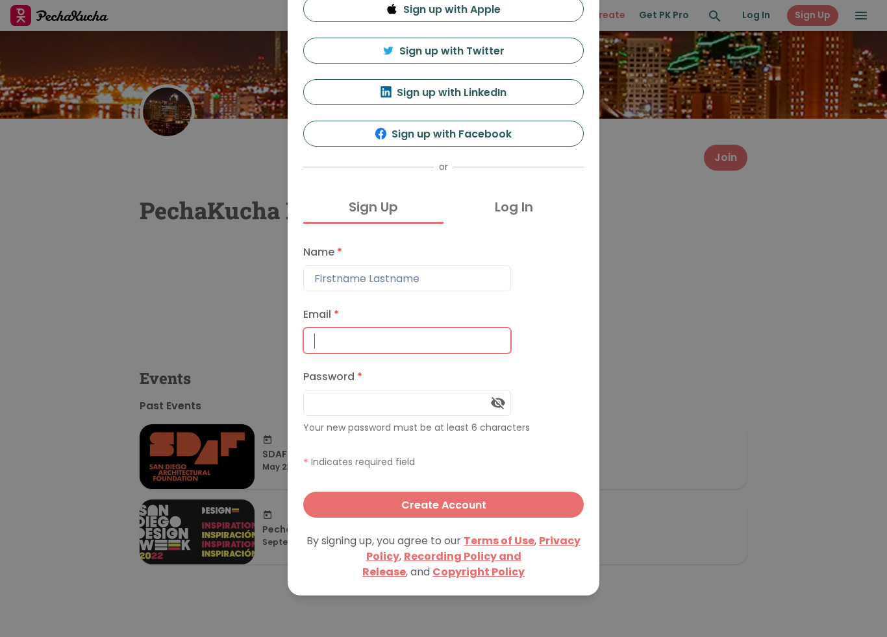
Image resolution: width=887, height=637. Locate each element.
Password (332, 376)
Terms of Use (499, 540)
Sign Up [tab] (373, 207)
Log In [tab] (514, 207)
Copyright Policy (478, 571)
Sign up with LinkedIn (451, 92)
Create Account (443, 505)
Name (322, 252)
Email (321, 314)
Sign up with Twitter (452, 50)
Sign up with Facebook (452, 133)
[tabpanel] (443, 378)
